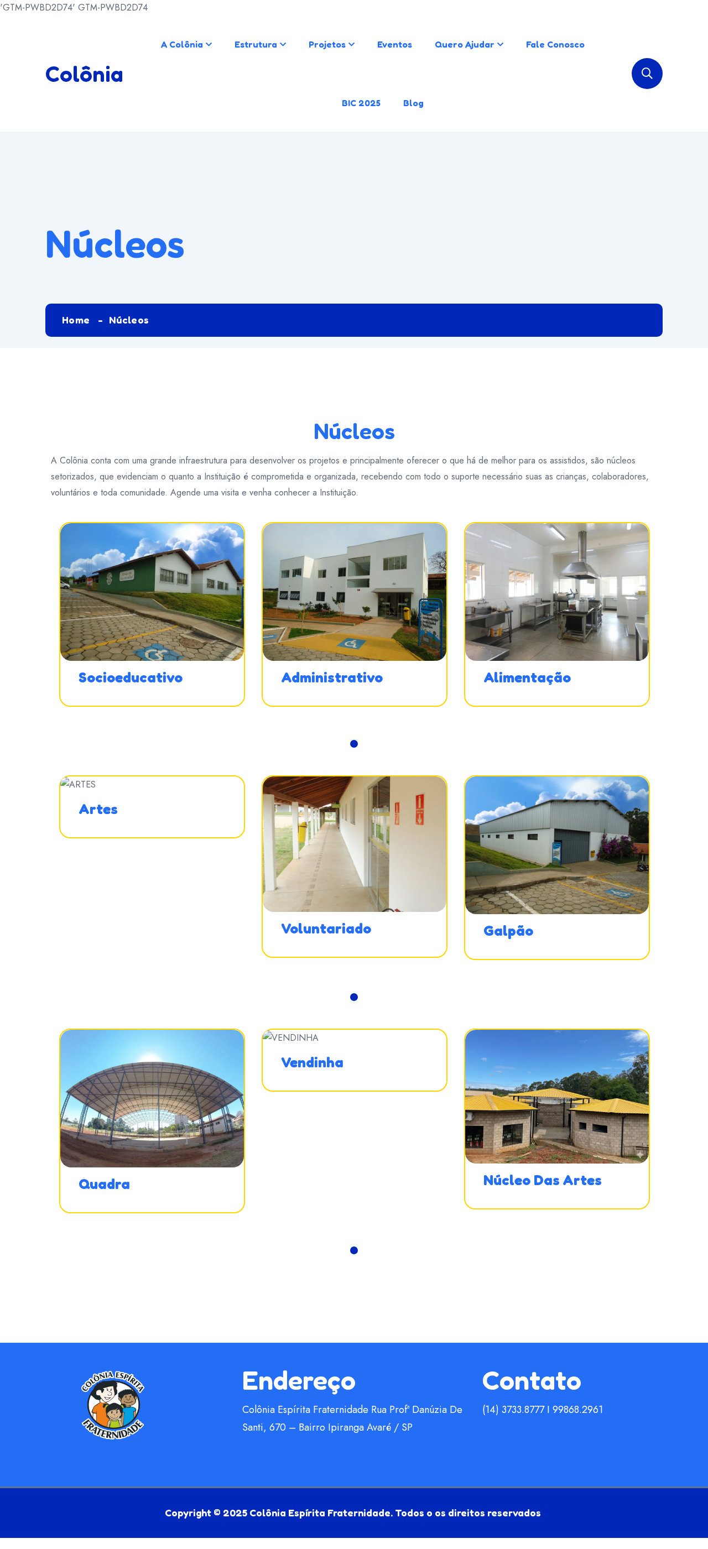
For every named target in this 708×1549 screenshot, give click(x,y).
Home (76, 320)
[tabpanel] (152, 628)
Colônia (84, 73)
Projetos (327, 44)
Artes (98, 808)
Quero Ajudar (464, 44)
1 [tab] (354, 744)
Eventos (394, 44)
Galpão (508, 930)
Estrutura (256, 44)
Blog (413, 102)
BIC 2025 (361, 102)
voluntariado (326, 928)
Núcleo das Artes (542, 1179)
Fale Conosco (555, 44)
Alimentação (527, 677)
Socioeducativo (131, 677)
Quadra (104, 1183)
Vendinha (312, 1062)
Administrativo (332, 677)
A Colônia (182, 44)
